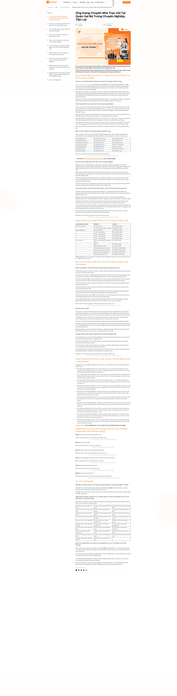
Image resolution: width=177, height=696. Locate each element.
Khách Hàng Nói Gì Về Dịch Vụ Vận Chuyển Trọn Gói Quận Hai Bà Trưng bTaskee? (59, 67)
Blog (92, 2)
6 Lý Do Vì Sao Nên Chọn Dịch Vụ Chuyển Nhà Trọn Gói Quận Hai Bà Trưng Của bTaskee (58, 18)
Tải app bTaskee (80, 425)
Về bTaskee (66, 2)
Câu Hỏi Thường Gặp (55, 80)
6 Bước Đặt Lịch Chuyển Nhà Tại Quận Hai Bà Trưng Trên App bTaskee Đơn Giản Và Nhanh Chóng (59, 74)
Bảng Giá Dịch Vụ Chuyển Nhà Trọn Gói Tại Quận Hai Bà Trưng (59, 53)
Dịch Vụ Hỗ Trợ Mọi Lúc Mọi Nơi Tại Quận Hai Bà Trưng (58, 35)
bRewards (83, 2)
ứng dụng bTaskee (109, 108)
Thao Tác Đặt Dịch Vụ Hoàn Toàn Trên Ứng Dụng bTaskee (59, 30)
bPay (88, 2)
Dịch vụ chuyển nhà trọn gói (83, 84)
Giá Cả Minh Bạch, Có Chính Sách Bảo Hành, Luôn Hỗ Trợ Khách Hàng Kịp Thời (59, 47)
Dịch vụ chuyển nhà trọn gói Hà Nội (93, 158)
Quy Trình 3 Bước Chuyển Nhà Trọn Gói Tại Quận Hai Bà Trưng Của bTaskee (59, 60)
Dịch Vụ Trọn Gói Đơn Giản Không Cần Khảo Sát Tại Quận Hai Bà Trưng (59, 24)
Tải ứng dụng (126, 2)
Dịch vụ (75, 2)
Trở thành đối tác (99, 2)
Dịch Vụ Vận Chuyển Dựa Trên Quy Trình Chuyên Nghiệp (59, 41)
